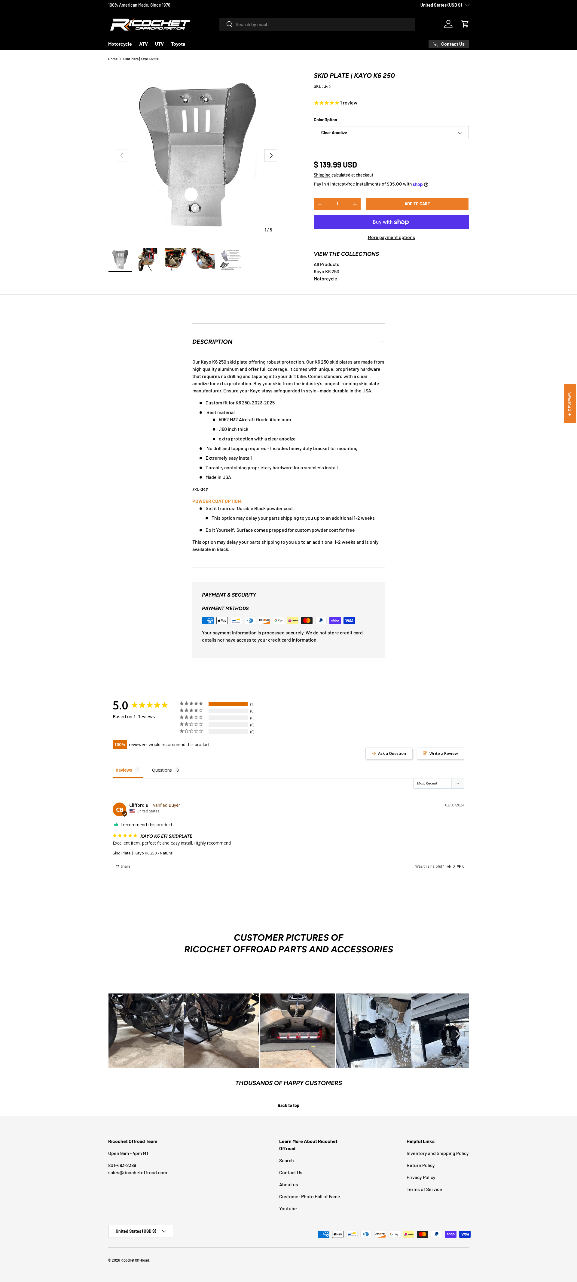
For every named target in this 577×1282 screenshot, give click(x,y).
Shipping (322, 174)
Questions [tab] (162, 770)
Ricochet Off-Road (135, 1260)
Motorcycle (120, 44)
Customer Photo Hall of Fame (309, 1196)
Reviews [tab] (124, 770)
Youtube (288, 1208)
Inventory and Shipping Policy (438, 1153)
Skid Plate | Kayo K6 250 (141, 59)
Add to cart (417, 203)
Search (286, 1160)
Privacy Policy (421, 1177)
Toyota (178, 44)
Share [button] (125, 866)
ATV (143, 44)
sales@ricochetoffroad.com (137, 1172)
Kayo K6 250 (326, 271)
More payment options (391, 237)
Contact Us (290, 1172)
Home (113, 59)
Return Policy (421, 1165)
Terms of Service (424, 1189)
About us (288, 1184)
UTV (159, 44)
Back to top (288, 1105)
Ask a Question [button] (392, 753)
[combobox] (317, 24)
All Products (326, 264)
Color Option (325, 119)
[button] (465, 24)
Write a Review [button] (443, 753)
